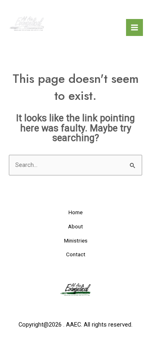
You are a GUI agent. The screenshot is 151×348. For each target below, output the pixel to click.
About (75, 226)
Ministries (75, 240)
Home (75, 212)
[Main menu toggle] (134, 27)
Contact (75, 254)
